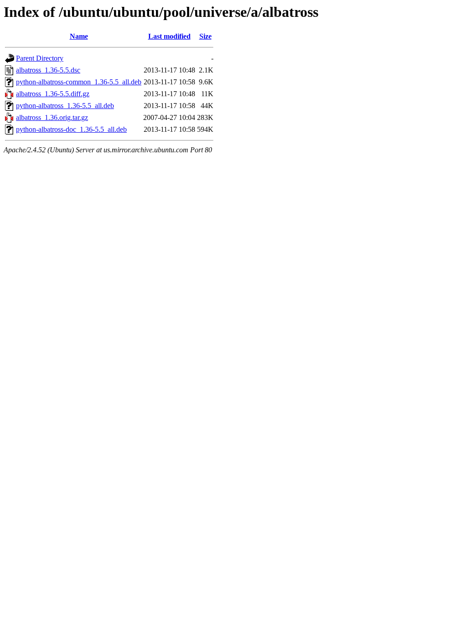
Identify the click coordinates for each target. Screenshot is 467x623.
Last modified (169, 36)
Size (205, 36)
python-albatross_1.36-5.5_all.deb (65, 105)
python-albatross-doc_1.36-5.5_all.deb (71, 129)
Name (79, 36)
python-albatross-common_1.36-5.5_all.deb (78, 82)
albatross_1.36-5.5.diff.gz (52, 94)
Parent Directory (39, 58)
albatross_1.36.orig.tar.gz (52, 117)
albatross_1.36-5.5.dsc (48, 70)
